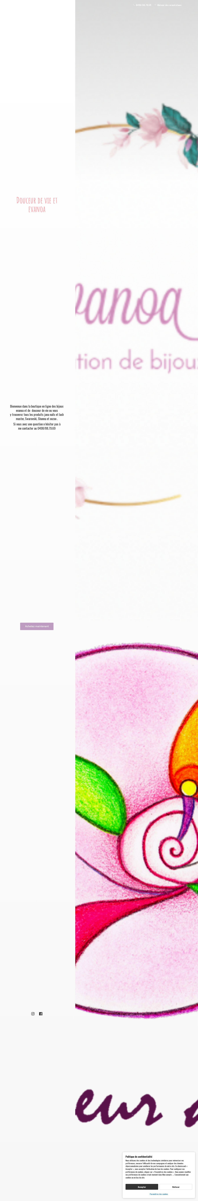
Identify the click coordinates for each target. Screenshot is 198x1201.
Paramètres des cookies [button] (159, 1193)
